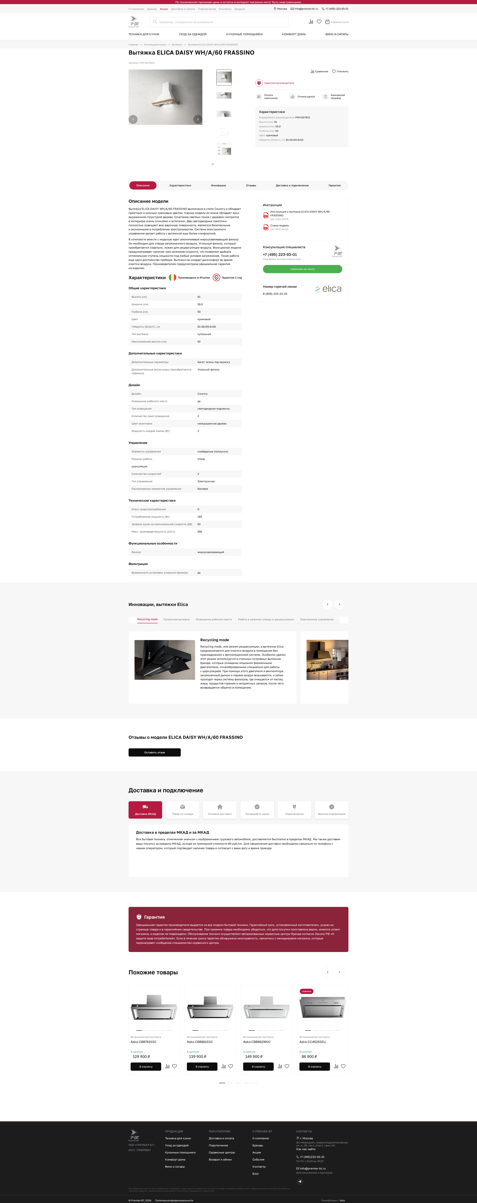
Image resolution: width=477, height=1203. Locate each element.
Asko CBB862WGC (258, 1039)
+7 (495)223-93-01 (312, 1156)
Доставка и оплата (183, 8)
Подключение (207, 8)
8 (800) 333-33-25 (275, 293)
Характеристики (180, 185)
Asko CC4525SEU (314, 1039)
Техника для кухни (144, 34)
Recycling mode (147, 619)
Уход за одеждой (192, 34)
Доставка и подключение (292, 185)
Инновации (218, 185)
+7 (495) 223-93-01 (337, 8)
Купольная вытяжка (176, 619)
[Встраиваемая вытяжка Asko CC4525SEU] (322, 1007)
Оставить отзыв (154, 752)
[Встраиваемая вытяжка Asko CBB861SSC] (210, 1007)
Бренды (152, 8)
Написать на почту (302, 269)
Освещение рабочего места (214, 619)
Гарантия (335, 185)
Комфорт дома (294, 34)
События (258, 1159)
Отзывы (251, 185)
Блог (255, 1173)
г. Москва (306, 1138)
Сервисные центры (222, 1152)
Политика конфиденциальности (174, 1200)
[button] (197, 119)
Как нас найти (305, 1149)
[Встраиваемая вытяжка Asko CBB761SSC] (154, 1007)
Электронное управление (317, 619)
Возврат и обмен (220, 1159)
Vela (342, 1200)
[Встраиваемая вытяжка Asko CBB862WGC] (266, 1007)
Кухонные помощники (244, 34)
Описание (142, 185)
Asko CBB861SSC (202, 1039)
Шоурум (239, 8)
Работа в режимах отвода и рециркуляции (266, 619)
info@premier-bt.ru (306, 8)
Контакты (225, 8)
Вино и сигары (337, 34)
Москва (282, 8)
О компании (136, 8)
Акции (164, 8)
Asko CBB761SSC (146, 1039)
